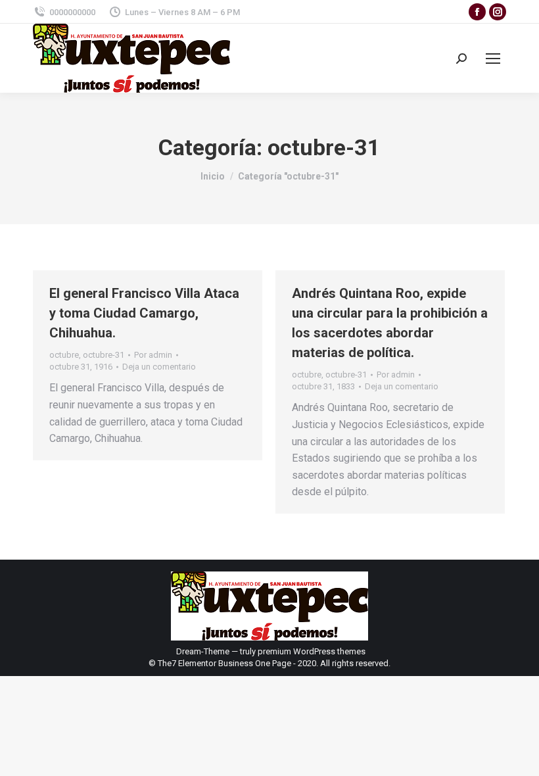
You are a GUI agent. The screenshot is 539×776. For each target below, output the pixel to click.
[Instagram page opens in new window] (497, 11)
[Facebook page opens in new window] (477, 11)
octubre (64, 355)
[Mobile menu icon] (493, 58)
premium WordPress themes (311, 651)
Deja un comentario (159, 367)
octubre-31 (103, 355)
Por (153, 355)
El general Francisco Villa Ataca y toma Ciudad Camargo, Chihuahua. (144, 313)
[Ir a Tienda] (519, 756)
